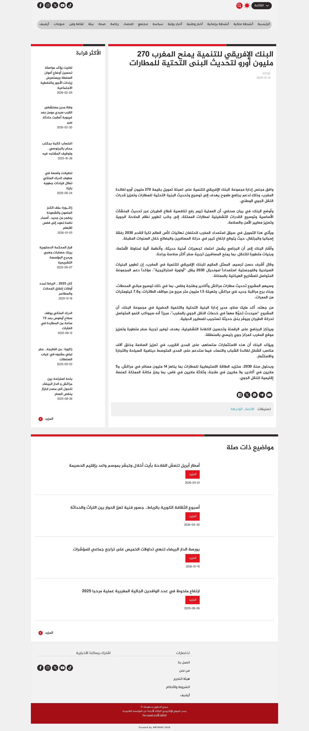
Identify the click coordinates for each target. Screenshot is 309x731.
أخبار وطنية (195, 24)
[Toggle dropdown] (267, 5)
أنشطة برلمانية (218, 24)
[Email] (269, 395)
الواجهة (237, 409)
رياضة (114, 24)
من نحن (184, 671)
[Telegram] (262, 395)
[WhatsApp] (254, 395)
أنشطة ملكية (243, 24)
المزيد (49, 419)
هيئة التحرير (182, 679)
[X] (247, 395)
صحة (102, 24)
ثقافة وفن (76, 24)
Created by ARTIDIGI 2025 (154, 727)
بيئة (91, 24)
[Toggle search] (239, 6)
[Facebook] (240, 395)
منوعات (59, 24)
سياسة (158, 24)
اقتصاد (128, 24)
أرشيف (44, 24)
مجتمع (143, 24)
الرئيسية (264, 24)
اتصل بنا (184, 663)
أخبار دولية (175, 24)
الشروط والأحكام (178, 687)
